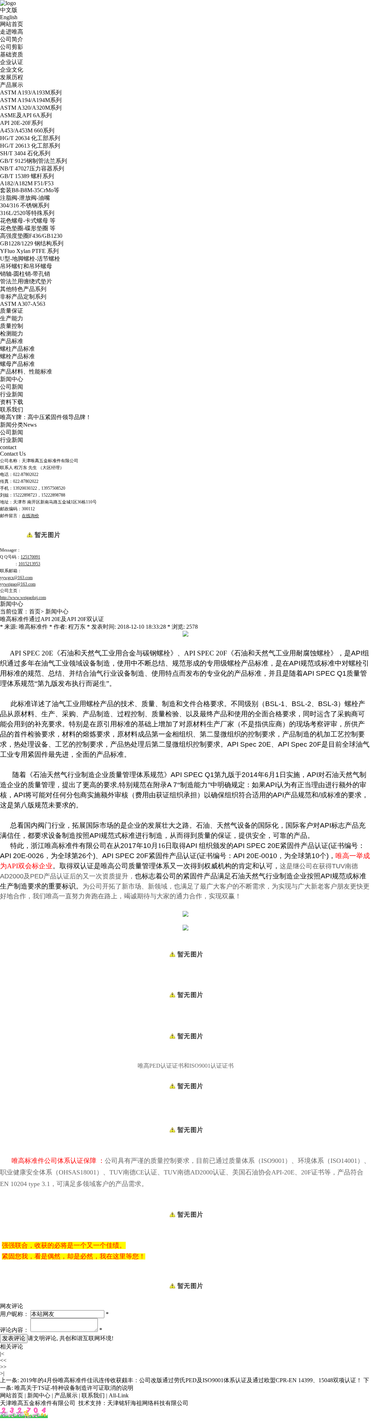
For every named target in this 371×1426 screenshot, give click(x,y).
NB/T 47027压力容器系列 (32, 168)
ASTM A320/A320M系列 (31, 108)
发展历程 (11, 77)
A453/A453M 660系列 (27, 130)
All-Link (119, 1395)
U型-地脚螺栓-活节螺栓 (30, 259)
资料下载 (11, 402)
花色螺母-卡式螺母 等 (27, 221)
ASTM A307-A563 (22, 304)
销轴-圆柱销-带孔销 (25, 274)
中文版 (8, 10)
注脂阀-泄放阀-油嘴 (25, 198)
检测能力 (11, 333)
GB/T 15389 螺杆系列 (27, 176)
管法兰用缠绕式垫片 (26, 281)
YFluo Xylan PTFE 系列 (29, 251)
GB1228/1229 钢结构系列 (31, 243)
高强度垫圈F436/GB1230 (31, 236)
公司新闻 (11, 387)
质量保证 (11, 311)
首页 (35, 611)
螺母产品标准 (17, 364)
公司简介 (11, 39)
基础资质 (11, 54)
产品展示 (11, 85)
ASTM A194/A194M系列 (31, 100)
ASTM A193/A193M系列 (31, 92)
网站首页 (11, 24)
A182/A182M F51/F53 (27, 183)
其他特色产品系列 (23, 289)
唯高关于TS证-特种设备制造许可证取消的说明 (73, 1388)
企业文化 (11, 70)
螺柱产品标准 (17, 349)
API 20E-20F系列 (21, 123)
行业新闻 (11, 394)
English (8, 17)
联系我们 (11, 409)
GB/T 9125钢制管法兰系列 (33, 161)
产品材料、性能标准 (26, 371)
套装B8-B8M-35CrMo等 (29, 190)
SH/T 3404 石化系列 (25, 153)
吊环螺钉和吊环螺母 (26, 266)
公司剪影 (11, 47)
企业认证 (11, 62)
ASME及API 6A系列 (26, 115)
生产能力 (11, 318)
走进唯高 (11, 32)
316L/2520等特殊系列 (27, 213)
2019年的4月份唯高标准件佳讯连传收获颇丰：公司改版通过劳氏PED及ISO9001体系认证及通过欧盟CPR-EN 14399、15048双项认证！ (191, 1380)
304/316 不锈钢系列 (24, 205)
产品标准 (11, 341)
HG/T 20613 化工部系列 (30, 146)
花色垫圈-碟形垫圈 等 (27, 228)
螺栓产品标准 (17, 356)
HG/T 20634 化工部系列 (30, 138)
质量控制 (11, 326)
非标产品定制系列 (23, 297)
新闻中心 (11, 379)
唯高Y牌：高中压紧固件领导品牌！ (45, 417)
